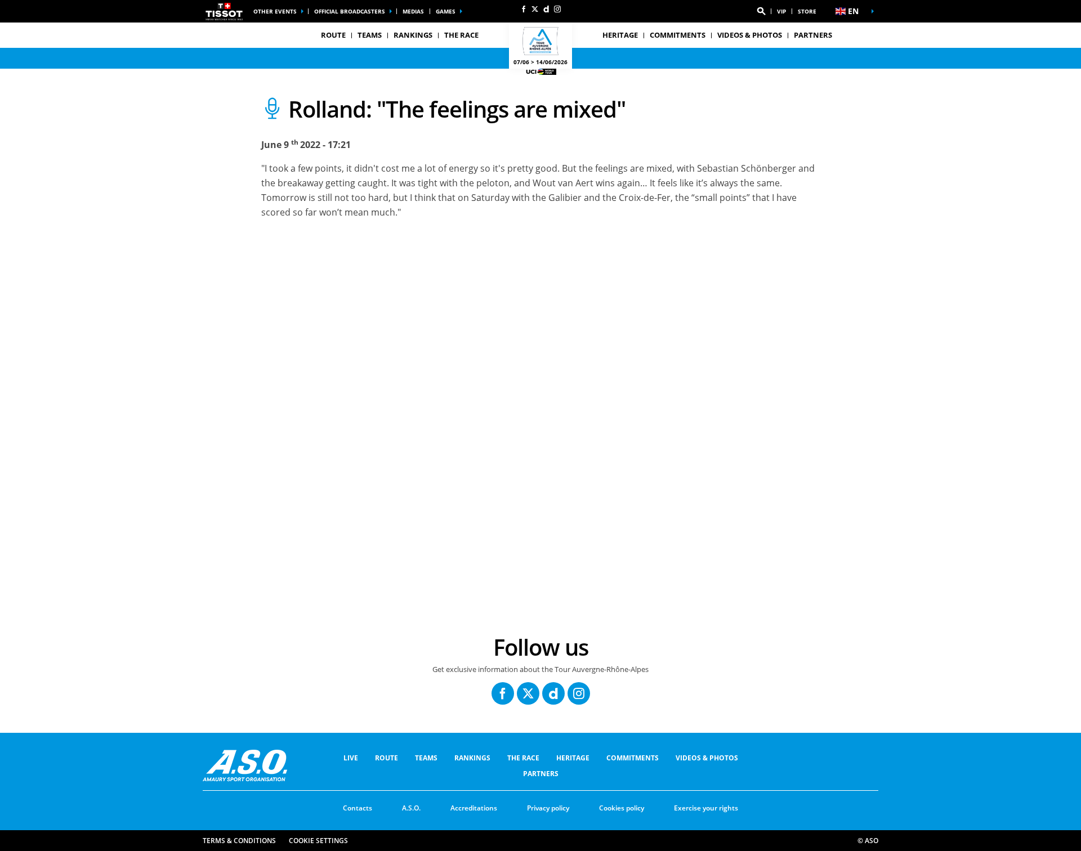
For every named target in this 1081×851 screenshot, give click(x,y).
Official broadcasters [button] (349, 11)
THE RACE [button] (461, 35)
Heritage (572, 758)
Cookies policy (621, 808)
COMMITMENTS (677, 35)
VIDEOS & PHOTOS (749, 35)
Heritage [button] (620, 35)
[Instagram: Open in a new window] (557, 9)
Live (350, 758)
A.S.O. (411, 808)
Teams (426, 758)
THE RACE (523, 758)
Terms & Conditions (239, 840)
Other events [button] (275, 11)
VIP (781, 11)
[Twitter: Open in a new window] (534, 9)
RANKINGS (413, 35)
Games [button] (445, 11)
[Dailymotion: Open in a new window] (546, 9)
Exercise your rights (706, 808)
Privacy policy (548, 808)
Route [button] (333, 35)
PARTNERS (813, 35)
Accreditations (473, 808)
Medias (413, 11)
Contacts (357, 808)
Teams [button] (370, 35)
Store (807, 11)
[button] (761, 11)
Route (386, 758)
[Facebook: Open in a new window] (523, 9)
